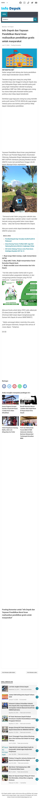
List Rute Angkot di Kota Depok (18, 687)
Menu (4, 14)
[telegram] (25, 386)
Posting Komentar (16, 45)
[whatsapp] (20, 386)
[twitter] (9, 386)
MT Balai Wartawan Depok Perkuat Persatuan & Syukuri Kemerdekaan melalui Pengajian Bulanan (22, 719)
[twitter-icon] (32, 2)
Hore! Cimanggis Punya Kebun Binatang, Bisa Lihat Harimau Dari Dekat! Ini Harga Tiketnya (21, 738)
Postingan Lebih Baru (8, 672)
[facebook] (4, 386)
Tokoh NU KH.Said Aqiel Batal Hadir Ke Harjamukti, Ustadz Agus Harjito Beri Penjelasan (21, 749)
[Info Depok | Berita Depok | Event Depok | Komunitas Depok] (11, 8)
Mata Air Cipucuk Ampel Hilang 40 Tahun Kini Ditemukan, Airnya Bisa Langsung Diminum (22, 778)
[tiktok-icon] (28, 2)
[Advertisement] (19, 129)
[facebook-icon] (20, 2)
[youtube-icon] (36, 2)
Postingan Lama (32, 672)
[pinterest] (14, 386)
